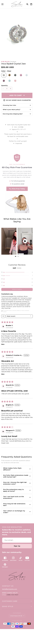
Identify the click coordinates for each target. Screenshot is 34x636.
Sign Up (17, 546)
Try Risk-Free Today (17, 189)
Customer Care (9, 601)
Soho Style (7, 606)
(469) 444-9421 (12, 595)
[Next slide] (31, 242)
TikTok (20, 560)
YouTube (27, 560)
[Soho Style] (17, 576)
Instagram (13, 560)
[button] (2, 4)
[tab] (15, 256)
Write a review (17, 289)
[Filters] (3, 316)
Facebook (5, 560)
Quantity (4, 85)
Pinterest (5, 567)
